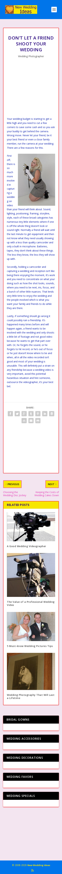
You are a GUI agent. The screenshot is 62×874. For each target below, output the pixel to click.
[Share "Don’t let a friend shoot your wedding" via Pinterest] (37, 413)
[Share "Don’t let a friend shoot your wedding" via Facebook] (10, 413)
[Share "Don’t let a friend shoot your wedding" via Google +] (24, 413)
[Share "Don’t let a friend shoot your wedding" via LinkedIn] (44, 413)
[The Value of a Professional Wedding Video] (31, 575)
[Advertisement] (31, 88)
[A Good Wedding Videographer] (31, 526)
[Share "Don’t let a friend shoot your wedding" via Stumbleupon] (24, 420)
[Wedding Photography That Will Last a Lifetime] (31, 671)
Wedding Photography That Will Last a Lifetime (30, 696)
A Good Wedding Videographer (26, 546)
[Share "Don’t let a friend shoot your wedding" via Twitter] (17, 413)
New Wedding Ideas (38, 865)
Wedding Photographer (31, 56)
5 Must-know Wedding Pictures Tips (30, 646)
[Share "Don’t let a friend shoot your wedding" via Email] (31, 420)
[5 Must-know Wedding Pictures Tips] (31, 626)
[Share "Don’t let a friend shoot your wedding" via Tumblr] (31, 413)
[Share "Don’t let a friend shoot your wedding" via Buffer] (51, 413)
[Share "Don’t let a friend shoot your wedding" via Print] (37, 420)
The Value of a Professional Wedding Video (31, 603)
